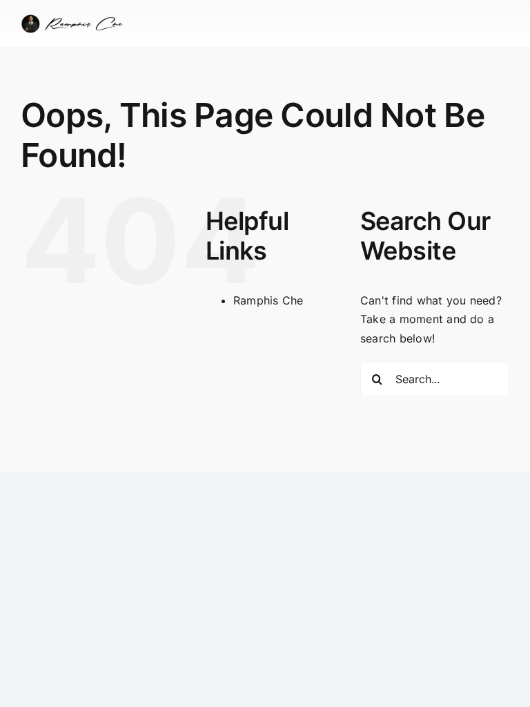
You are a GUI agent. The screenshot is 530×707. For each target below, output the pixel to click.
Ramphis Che (268, 300)
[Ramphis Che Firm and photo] (74, 20)
